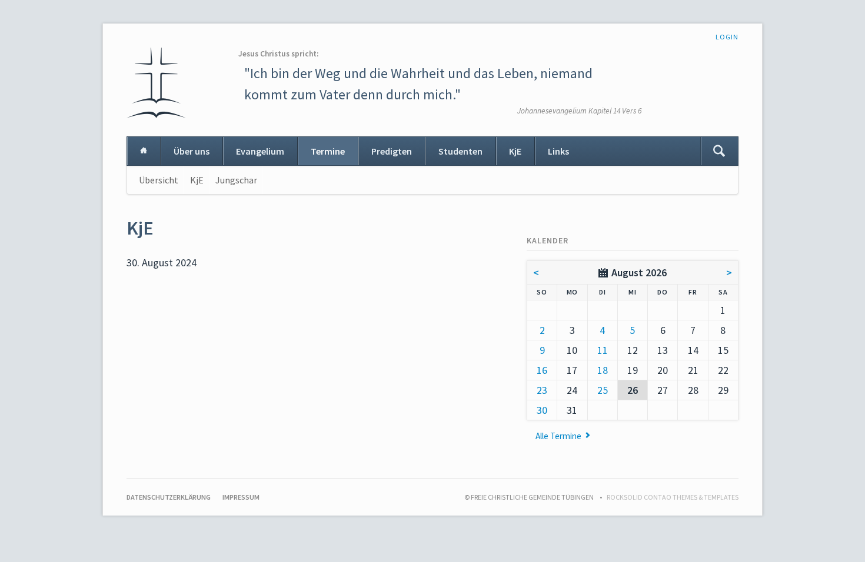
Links (558, 151)
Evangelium (260, 151)
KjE (515, 151)
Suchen (719, 151)
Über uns (191, 151)
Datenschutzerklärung (169, 497)
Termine (328, 151)
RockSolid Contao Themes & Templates (672, 497)
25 (602, 390)
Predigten (391, 151)
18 (602, 370)
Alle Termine (558, 435)
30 (542, 410)
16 (542, 370)
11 (602, 350)
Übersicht (158, 180)
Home (143, 151)
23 (542, 390)
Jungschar (236, 180)
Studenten (460, 151)
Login (727, 36)
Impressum (241, 497)
